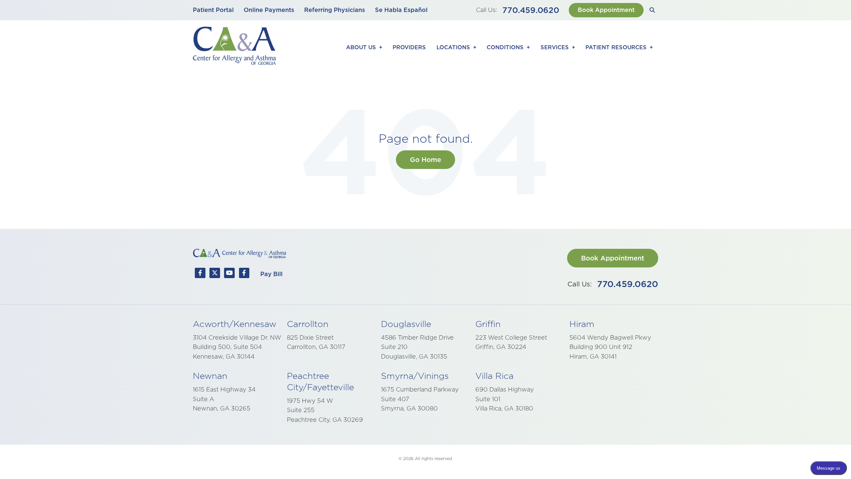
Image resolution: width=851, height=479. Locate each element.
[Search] (652, 10)
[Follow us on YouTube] (229, 274)
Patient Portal (213, 10)
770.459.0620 (530, 10)
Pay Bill (271, 274)
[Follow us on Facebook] (200, 274)
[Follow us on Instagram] (244, 274)
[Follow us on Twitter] (214, 274)
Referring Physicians (334, 10)
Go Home (425, 159)
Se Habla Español (401, 10)
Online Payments (269, 10)
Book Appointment (606, 10)
